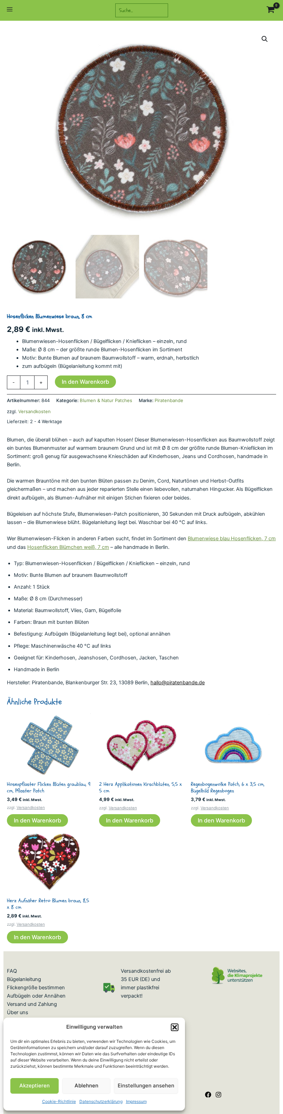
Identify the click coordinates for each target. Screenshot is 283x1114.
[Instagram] (218, 1095)
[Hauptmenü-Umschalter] (9, 10)
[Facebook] (208, 1095)
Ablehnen (86, 1085)
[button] (174, 1027)
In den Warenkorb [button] (37, 820)
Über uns (17, 1012)
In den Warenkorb (85, 381)
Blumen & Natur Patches (106, 400)
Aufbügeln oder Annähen (36, 996)
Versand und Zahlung (32, 1004)
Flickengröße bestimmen (36, 987)
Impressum (136, 1101)
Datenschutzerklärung (101, 1101)
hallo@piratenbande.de (177, 682)
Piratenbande (169, 400)
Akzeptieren (34, 1085)
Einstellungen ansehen (146, 1085)
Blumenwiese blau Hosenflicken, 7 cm (232, 538)
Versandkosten (34, 411)
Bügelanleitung (24, 979)
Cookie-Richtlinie (59, 1101)
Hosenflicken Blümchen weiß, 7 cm (68, 547)
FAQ (12, 971)
